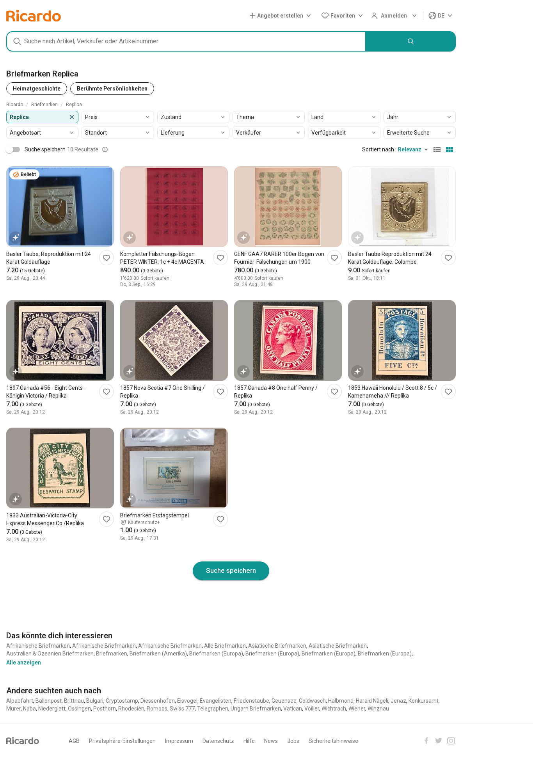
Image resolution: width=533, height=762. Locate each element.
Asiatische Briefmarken (277, 646)
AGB (74, 741)
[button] (281, 15)
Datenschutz (218, 741)
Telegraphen (212, 708)
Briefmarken (111, 653)
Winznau (378, 708)
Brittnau (74, 701)
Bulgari (94, 701)
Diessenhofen (157, 701)
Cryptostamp (122, 701)
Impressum (179, 741)
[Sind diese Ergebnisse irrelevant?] (105, 149)
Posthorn (104, 708)
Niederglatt (52, 708)
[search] (411, 41)
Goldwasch (312, 701)
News (271, 741)
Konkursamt (424, 701)
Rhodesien (131, 708)
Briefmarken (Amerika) (158, 653)
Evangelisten (215, 701)
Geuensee (284, 701)
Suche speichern (231, 570)
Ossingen (79, 708)
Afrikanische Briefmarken (38, 646)
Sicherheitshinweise (333, 741)
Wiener (356, 708)
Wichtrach (334, 708)
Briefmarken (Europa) (216, 653)
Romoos (157, 708)
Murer (13, 708)
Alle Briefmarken (225, 646)
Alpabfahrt (19, 701)
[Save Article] (106, 257)
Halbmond (341, 701)
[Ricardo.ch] (33, 15)
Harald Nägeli (372, 701)
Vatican (292, 708)
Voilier (311, 708)
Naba (29, 708)
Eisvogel (187, 701)
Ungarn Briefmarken (256, 708)
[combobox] (186, 41)
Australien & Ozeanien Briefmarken (50, 653)
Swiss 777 (182, 708)
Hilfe (249, 741)
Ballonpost (49, 701)
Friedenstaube (251, 701)
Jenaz (398, 701)
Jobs (293, 741)
